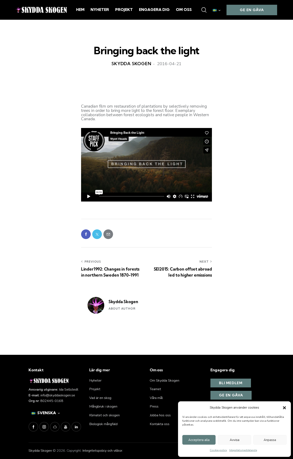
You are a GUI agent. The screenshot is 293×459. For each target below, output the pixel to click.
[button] (284, 408)
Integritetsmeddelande (243, 450)
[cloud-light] (55, 427)
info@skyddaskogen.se (58, 395)
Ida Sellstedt (68, 389)
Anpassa (270, 440)
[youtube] (65, 427)
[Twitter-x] (97, 234)
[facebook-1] (33, 427)
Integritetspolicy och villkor (102, 450)
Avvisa (234, 440)
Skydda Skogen (123, 301)
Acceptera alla (199, 440)
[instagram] (44, 427)
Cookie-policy (218, 450)
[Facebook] (86, 234)
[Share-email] (108, 234)
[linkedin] (76, 427)
